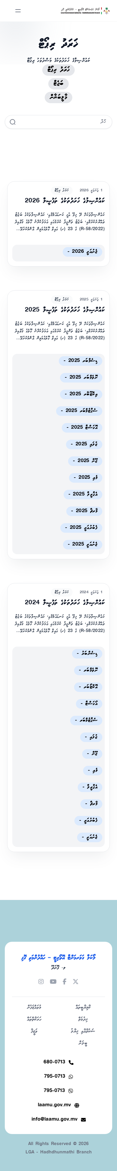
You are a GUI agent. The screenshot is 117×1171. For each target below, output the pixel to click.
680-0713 (54, 1062)
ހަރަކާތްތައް (34, 1019)
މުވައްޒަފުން (34, 1007)
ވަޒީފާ (34, 1031)
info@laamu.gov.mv (54, 1119)
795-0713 (54, 1076)
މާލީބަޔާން (58, 97)
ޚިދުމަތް (83, 1019)
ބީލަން (83, 1043)
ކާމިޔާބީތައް (83, 1007)
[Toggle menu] (18, 10)
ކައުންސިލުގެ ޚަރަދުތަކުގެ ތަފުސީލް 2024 (65, 603)
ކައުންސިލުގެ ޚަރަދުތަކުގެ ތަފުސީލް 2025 (65, 310)
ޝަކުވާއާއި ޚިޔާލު (83, 1031)
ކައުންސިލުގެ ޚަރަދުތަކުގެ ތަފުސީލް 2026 (65, 201)
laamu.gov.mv (54, 1105)
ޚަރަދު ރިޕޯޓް (58, 70)
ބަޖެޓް (58, 83)
